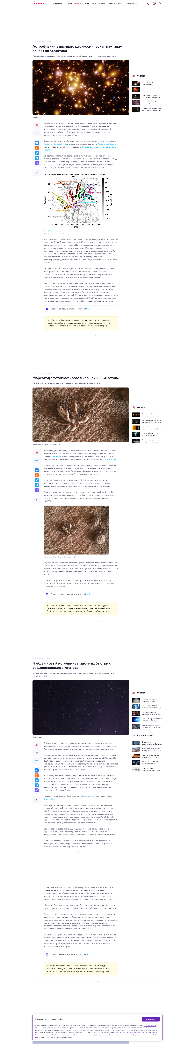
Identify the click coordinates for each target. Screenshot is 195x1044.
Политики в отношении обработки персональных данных (135, 1032)
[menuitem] (69, 3)
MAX (87, 308)
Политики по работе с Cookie (46, 1035)
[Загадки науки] (36, 752)
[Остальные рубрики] (36, 133)
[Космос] (36, 125)
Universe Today (109, 459)
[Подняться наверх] (36, 172)
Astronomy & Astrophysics (55, 143)
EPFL (50, 231)
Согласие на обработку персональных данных (115, 1035)
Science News (50, 799)
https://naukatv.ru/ (150, 1025)
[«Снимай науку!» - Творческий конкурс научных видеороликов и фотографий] (148, 3)
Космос (49, 42)
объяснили (56, 456)
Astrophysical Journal (107, 143)
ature (90, 796)
